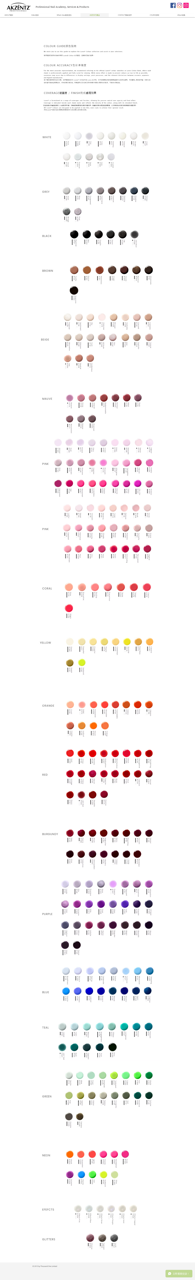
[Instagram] (179, 5)
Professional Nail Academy (51, 6)
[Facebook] (173, 5)
